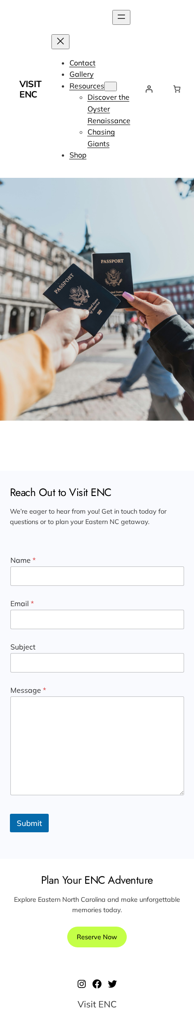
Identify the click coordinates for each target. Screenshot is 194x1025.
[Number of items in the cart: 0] (177, 89)
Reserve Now (97, 936)
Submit (29, 823)
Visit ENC (30, 89)
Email (22, 603)
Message (28, 690)
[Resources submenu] (110, 86)
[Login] (149, 89)
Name (23, 560)
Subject (23, 647)
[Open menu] (121, 17)
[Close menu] (60, 41)
